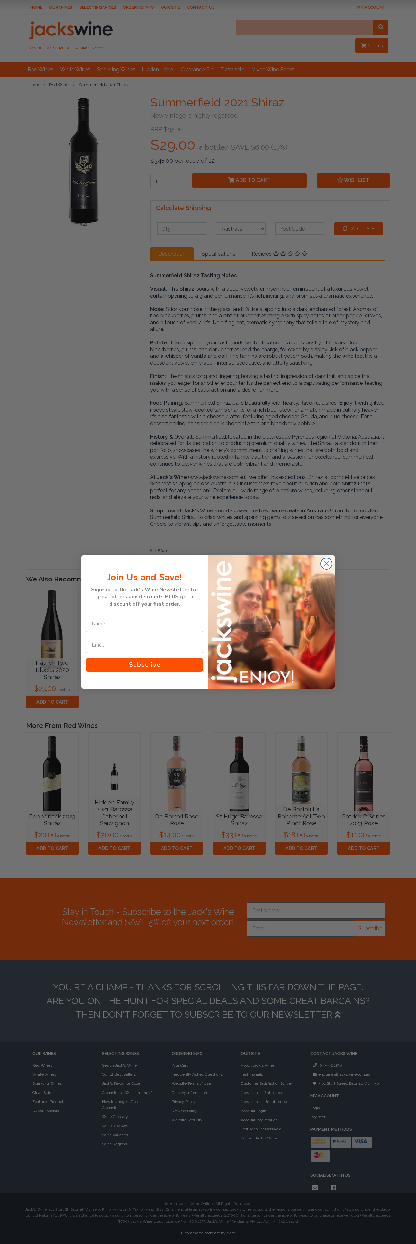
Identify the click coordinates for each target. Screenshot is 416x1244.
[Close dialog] (326, 563)
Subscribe (145, 664)
